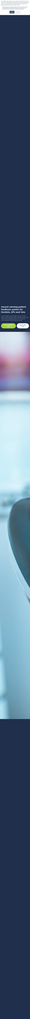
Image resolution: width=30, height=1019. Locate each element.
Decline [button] (17, 12)
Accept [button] (12, 12)
